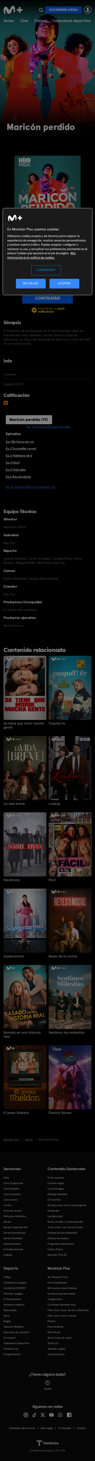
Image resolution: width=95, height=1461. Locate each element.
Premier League (13, 1293)
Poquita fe (57, 723)
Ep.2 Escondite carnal (21, 448)
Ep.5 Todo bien (16, 469)
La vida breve (14, 804)
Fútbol (40, 20)
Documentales (12, 1243)
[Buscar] (41, 10)
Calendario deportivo (71, 20)
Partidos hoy (11, 1348)
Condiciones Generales (61, 1293)
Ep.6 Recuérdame (18, 476)
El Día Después (12, 1299)
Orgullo (8, 1254)
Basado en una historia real (22, 1035)
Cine (24, 20)
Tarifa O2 (53, 1343)
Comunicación (56, 1354)
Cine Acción (11, 1199)
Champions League (15, 1282)
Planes (51, 1321)
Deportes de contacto (17, 1332)
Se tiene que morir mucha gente (24, 725)
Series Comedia (13, 1238)
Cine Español (11, 1188)
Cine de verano (13, 1210)
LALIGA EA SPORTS (14, 1288)
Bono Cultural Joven (60, 1337)
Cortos (7, 1205)
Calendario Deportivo (16, 1343)
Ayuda (47, 1388)
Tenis (7, 1315)
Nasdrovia (12, 880)
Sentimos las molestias (67, 1033)
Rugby (7, 1321)
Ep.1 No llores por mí (20, 441)
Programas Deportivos (61, 1243)
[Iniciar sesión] (87, 9)
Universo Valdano (14, 1304)
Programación (12, 1354)
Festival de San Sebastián (63, 1232)
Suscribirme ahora (63, 9)
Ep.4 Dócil (13, 462)
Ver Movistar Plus (58, 1277)
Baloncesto (10, 1310)
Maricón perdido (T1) (28, 419)
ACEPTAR (64, 283)
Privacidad (64, 1428)
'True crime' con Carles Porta (65, 1227)
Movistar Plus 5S (57, 1254)
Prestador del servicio (22, 1428)
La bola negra (56, 1183)
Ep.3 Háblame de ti (19, 455)
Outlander (54, 1210)
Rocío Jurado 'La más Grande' (66, 1221)
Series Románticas (14, 1232)
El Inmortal (54, 1199)
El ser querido (56, 1177)
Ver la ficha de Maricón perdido (49, 426)
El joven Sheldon (16, 1113)
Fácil (52, 880)
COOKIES (81, 1428)
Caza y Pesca (55, 1249)
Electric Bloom (60, 1113)
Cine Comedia (12, 1194)
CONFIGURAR (46, 270)
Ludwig (54, 804)
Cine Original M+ (13, 1183)
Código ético (55, 1299)
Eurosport (9, 1337)
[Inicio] (13, 10)
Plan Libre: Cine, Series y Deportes (68, 1310)
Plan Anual (54, 1332)
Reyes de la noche (63, 956)
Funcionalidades (57, 1282)
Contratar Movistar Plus (62, 1304)
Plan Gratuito (55, 1326)
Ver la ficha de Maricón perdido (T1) (30, 487)
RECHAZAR (30, 283)
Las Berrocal (55, 1216)
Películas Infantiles (15, 1216)
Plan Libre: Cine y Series (62, 1315)
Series (9, 20)
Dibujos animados (58, 1238)
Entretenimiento (13, 1249)
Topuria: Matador (14, 1326)
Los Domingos (56, 1188)
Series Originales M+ (16, 1227)
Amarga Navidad (57, 1194)
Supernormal (14, 956)
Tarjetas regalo (56, 1348)
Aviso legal (47, 1428)
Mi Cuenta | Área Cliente (62, 1288)
